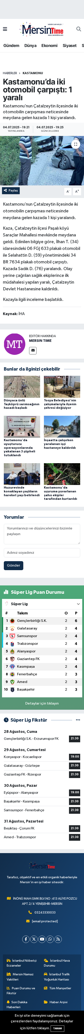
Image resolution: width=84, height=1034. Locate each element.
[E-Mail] (33, 350)
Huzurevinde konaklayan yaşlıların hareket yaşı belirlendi (22, 491)
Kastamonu (33, 73)
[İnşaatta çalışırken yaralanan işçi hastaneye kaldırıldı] (62, 426)
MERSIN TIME (40, 340)
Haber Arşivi (58, 1002)
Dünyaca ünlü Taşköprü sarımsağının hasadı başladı (21, 404)
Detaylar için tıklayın (42, 703)
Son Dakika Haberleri (17, 1005)
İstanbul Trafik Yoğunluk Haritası (57, 977)
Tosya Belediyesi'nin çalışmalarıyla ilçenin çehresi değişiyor (60, 404)
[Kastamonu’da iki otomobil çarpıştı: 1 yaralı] (42, 160)
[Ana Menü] (5, 29)
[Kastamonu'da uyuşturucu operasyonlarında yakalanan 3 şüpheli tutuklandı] (22, 426)
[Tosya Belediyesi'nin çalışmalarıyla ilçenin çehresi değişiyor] (62, 387)
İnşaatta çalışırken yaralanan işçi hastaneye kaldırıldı (60, 444)
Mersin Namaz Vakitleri (20, 977)
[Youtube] (42, 939)
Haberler (10, 73)
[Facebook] (26, 939)
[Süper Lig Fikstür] (78, 720)
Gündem (11, 45)
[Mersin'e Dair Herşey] (42, 29)
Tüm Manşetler (60, 988)
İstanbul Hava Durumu (57, 963)
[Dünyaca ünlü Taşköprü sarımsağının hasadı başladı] (22, 387)
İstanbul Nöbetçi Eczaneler (22, 963)
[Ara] (78, 29)
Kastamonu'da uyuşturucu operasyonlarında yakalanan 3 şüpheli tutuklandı (19, 448)
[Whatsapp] (50, 939)
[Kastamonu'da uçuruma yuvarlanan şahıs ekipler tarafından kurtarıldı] (62, 474)
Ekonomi (49, 45)
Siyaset (70, 45)
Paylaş (13, 190)
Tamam (57, 1028)
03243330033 (45, 912)
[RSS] (58, 939)
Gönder (13, 565)
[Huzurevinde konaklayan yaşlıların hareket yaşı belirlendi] (22, 474)
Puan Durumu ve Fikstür (21, 991)
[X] (34, 939)
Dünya (30, 45)
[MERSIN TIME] (14, 344)
